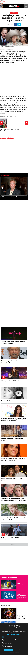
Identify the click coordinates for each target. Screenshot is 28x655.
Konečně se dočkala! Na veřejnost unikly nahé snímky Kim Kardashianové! (13, 419)
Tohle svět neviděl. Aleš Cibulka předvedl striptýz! (12, 439)
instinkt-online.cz (21, 618)
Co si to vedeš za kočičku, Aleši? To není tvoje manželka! (13, 539)
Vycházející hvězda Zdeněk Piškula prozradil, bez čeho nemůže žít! (13, 519)
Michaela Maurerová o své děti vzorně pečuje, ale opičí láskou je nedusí (13, 459)
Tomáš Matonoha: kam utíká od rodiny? (9, 196)
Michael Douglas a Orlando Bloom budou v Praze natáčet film (12, 362)
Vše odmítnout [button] (18, 649)
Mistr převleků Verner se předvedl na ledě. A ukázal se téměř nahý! (13, 342)
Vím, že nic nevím (21, 595)
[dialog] (14, 639)
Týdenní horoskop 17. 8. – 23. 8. (21, 616)
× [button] (26, 624)
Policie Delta (20, 584)
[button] (14, 634)
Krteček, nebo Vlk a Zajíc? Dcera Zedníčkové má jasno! (14, 382)
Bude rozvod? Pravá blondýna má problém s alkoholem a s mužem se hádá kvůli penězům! (13, 499)
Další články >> (14, 544)
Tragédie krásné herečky (7, 401)
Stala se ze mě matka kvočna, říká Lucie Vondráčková (11, 479)
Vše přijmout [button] (8, 649)
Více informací (19, 632)
